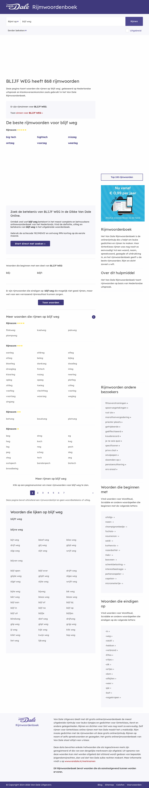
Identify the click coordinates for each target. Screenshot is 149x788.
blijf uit (14, 613)
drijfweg (70, 618)
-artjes (108, 669)
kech (39, 441)
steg (8, 457)
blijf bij (69, 602)
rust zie (109, 412)
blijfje (41, 613)
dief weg (43, 618)
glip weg (14, 624)
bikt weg (15, 597)
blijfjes (69, 613)
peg (8, 452)
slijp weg (15, 550)
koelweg (41, 330)
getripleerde (112, 426)
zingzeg (10, 401)
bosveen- (110, 559)
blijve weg (16, 529)
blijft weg (16, 518)
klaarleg (10, 374)
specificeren (111, 445)
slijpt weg (15, 581)
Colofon (120, 784)
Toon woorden (50, 302)
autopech (11, 463)
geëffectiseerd (113, 431)
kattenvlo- (111, 545)
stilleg (9, 385)
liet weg (14, 640)
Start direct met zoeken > (30, 243)
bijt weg (14, 539)
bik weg (70, 591)
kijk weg (42, 629)
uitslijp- (109, 517)
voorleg (72, 390)
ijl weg (13, 629)
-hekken (109, 645)
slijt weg (42, 550)
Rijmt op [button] (12, 21)
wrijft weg (71, 581)
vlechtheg (42, 390)
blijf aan (14, 602)
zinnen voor (28, 112)
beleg (40, 358)
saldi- (108, 540)
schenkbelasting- (114, 564)
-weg (108, 636)
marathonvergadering (117, 417)
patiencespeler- (113, 573)
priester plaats (113, 422)
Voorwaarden (134, 784)
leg (7, 446)
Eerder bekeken (16, 30)
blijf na (42, 607)
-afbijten (110, 678)
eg (69, 435)
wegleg (72, 396)
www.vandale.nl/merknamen (80, 761)
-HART (108, 640)
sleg (70, 452)
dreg (39, 435)
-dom (108, 673)
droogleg (11, 369)
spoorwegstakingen (115, 407)
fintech (41, 369)
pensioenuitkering (114, 464)
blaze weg (71, 597)
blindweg (15, 618)
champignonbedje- (115, 526)
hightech (42, 137)
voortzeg (11, 396)
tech (39, 457)
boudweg (42, 418)
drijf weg (15, 545)
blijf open (15, 570)
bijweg (41, 591)
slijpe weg (71, 576)
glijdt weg (43, 576)
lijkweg (42, 640)
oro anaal (110, 469)
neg (39, 446)
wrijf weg (71, 550)
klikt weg (15, 635)
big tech (11, 137)
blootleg (10, 363)
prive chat (110, 450)
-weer (108, 683)
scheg (40, 452)
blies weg (71, 539)
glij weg (42, 545)
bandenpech (43, 463)
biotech (72, 463)
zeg (70, 457)
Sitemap (109, 784)
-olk (107, 664)
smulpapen (111, 455)
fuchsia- (109, 531)
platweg (72, 418)
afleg (71, 352)
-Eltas (108, 655)
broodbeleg (12, 468)
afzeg (9, 358)
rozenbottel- (111, 550)
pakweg (72, 330)
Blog (100, 784)
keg (70, 441)
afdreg (41, 352)
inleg (70, 369)
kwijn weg (43, 635)
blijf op (69, 607)
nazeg (40, 374)
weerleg (73, 142)
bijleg (71, 358)
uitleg (71, 385)
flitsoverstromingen (115, 403)
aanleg (10, 352)
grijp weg (71, 624)
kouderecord (112, 436)
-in (106, 631)
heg (8, 441)
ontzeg (10, 142)
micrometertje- (113, 583)
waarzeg (41, 396)
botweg (10, 418)
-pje (107, 688)
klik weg (70, 629)
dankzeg (41, 363)
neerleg (72, 374)
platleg (72, 379)
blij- (8, 272)
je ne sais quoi (112, 440)
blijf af (41, 602)
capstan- (110, 578)
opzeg (40, 379)
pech (70, 446)
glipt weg (43, 624)
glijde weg (16, 576)
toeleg (40, 385)
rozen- (108, 521)
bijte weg (15, 591)
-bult (107, 692)
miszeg (72, 137)
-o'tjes (108, 659)
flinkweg (10, 330)
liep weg (70, 635)
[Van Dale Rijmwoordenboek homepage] (19, 7)
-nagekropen (112, 697)
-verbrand (110, 650)
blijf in (13, 607)
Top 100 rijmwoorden (122, 177)
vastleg (10, 390)
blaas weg (43, 597)
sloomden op (112, 459)
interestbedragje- (114, 569)
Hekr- (108, 555)
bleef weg (43, 539)
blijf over (43, 570)
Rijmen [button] (134, 21)
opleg (9, 379)
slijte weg (43, 581)
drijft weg (71, 570)
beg (8, 435)
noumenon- (111, 536)
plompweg (11, 335)
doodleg (72, 363)
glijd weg (71, 545)
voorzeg (42, 142)
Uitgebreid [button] (135, 30)
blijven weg (16, 560)
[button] (93, 317)
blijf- (40, 272)
